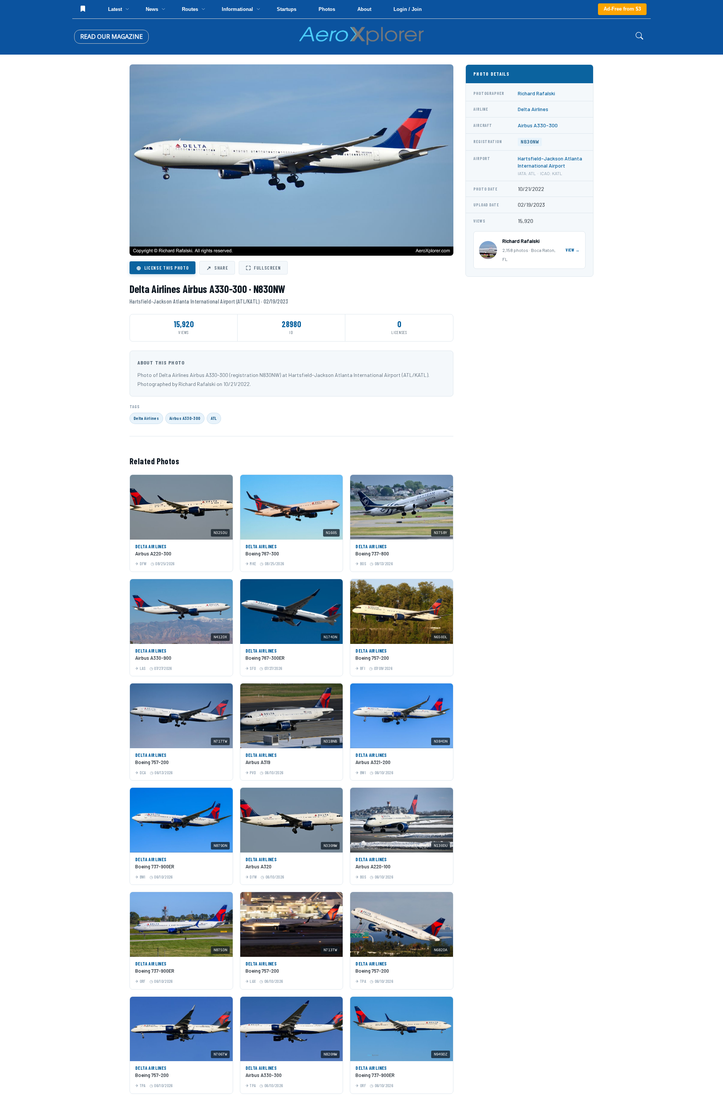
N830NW (530, 142)
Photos (327, 9)
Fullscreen (263, 267)
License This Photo (162, 267)
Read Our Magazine (111, 36)
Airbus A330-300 (184, 418)
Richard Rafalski (536, 93)
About (364, 9)
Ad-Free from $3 (622, 9)
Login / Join (408, 9)
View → (573, 249)
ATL (214, 418)
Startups (286, 9)
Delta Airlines (146, 418)
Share (217, 267)
